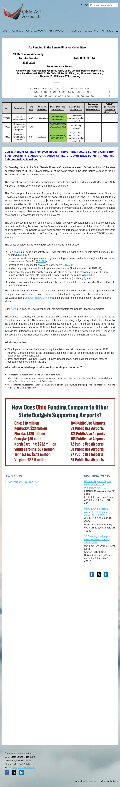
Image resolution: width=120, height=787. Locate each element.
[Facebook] (92, 574)
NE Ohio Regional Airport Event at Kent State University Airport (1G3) (97, 484)
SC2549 (88, 275)
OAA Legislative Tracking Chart (23, 481)
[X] (99, 574)
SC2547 (22, 255)
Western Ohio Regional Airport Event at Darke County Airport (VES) (96, 512)
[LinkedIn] (106, 574)
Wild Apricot (91, 780)
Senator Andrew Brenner (38, 297)
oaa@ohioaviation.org (24, 767)
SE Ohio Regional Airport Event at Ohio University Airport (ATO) (97, 539)
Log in (86, 4)
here (13, 309)
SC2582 (41, 261)
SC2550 (68, 265)
